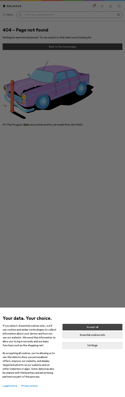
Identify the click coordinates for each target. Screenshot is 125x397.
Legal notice (10, 386)
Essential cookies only (92, 335)
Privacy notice (29, 386)
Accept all (92, 327)
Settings (92, 345)
